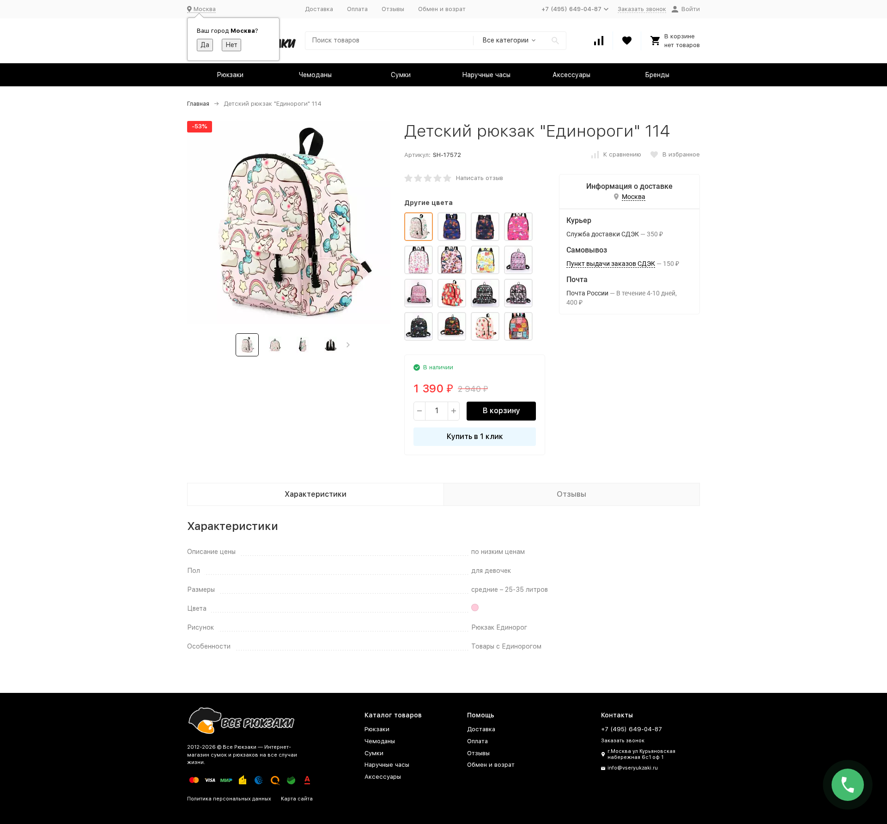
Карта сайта (297, 799)
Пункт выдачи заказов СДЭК (610, 263)
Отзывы (393, 9)
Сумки (401, 74)
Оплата (357, 9)
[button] (348, 344)
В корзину (501, 410)
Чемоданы (315, 74)
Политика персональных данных (229, 799)
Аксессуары (571, 74)
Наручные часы (486, 74)
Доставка (319, 9)
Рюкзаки (230, 74)
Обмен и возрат (442, 9)
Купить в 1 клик (475, 436)
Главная (198, 103)
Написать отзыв (479, 177)
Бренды (657, 74)
